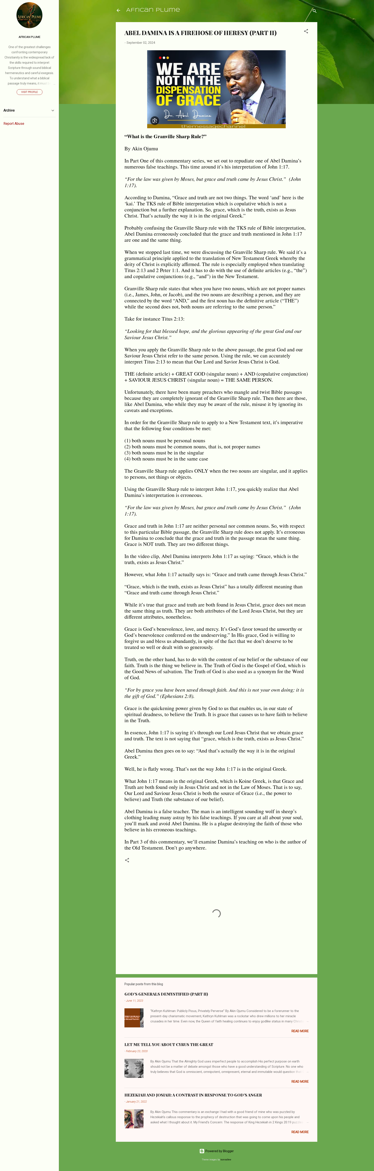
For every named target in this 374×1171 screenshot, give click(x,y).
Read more (300, 1031)
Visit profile (29, 92)
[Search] (314, 11)
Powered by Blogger (219, 1151)
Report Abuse (13, 124)
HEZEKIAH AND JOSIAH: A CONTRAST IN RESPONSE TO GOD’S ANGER (193, 1095)
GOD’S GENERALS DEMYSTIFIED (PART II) (166, 994)
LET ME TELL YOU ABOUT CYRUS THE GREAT (168, 1044)
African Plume (153, 10)
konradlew (226, 1159)
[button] (306, 32)
